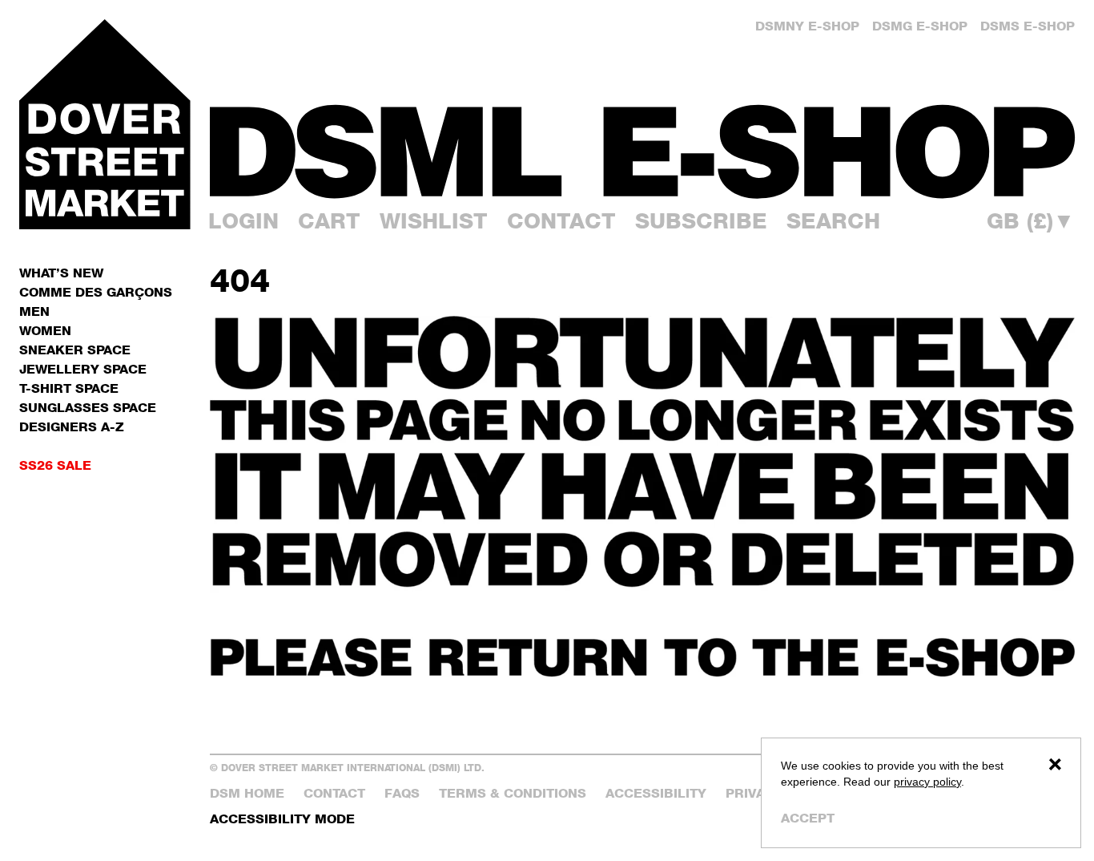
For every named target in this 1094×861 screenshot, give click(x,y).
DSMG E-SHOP (919, 26)
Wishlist (434, 221)
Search (833, 221)
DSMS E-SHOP (1027, 26)
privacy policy (927, 781)
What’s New (61, 273)
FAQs (402, 793)
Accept (808, 818)
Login (243, 221)
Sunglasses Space (87, 407)
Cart (329, 221)
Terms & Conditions (512, 793)
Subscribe (701, 221)
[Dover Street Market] (105, 124)
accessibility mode (282, 819)
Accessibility (655, 793)
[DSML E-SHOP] (642, 151)
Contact (561, 221)
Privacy (754, 793)
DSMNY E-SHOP (807, 26)
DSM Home (247, 793)
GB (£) (1031, 221)
